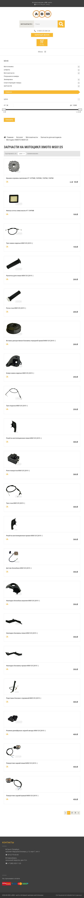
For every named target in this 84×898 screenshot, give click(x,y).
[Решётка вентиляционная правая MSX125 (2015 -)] (14, 530)
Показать (9, 120)
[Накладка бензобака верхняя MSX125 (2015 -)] (14, 595)
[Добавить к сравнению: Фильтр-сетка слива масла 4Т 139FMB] (7, 214)
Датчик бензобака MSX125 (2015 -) (19, 568)
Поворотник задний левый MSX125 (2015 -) (22, 763)
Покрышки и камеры (11, 76)
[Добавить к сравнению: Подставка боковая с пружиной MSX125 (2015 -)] (7, 701)
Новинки (8, 92)
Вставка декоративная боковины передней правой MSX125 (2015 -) (31, 341)
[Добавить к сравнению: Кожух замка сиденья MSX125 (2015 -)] (7, 376)
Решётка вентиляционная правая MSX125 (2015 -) (24, 535)
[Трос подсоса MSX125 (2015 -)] (14, 400)
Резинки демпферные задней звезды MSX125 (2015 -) (26, 730)
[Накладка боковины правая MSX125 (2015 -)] (14, 660)
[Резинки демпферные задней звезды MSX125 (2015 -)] (14, 725)
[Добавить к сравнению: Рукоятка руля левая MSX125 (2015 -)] (7, 279)
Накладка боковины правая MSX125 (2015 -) (22, 666)
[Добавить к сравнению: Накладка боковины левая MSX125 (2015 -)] (7, 636)
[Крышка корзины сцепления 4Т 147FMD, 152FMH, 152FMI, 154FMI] (14, 172)
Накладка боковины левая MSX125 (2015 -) (22, 633)
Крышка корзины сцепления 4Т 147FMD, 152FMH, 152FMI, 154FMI (29, 178)
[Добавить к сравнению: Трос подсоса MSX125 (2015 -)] (7, 409)
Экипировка (8, 79)
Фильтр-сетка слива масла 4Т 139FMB (20, 210)
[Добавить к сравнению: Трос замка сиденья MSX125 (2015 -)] (7, 246)
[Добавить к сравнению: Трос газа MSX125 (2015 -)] (7, 506)
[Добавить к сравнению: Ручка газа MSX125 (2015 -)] (7, 311)
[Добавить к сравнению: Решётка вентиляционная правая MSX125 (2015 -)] (7, 539)
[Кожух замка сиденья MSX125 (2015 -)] (14, 367)
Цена (6, 99)
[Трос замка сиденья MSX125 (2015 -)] (14, 237)
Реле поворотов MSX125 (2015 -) (18, 470)
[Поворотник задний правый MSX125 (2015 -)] (14, 790)
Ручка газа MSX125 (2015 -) (16, 308)
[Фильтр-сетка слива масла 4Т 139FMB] (14, 205)
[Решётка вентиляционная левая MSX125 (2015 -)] (14, 432)
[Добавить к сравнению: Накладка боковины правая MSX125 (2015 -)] (7, 669)
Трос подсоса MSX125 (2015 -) (17, 406)
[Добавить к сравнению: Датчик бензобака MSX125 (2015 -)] (7, 571)
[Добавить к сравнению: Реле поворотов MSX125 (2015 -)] (7, 474)
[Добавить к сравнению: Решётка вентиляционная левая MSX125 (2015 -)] (7, 441)
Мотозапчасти (9, 73)
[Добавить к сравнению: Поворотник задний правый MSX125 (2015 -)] (7, 799)
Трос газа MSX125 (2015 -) (15, 503)
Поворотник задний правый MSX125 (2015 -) (22, 795)
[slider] (4, 110)
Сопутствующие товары (12, 83)
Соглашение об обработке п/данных (69, 895)
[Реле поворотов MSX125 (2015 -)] (14, 465)
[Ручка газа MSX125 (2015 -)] (14, 302)
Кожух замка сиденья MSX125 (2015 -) (20, 373)
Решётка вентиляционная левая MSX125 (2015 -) (24, 438)
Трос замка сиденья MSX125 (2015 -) (19, 243)
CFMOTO (7, 70)
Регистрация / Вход (43, 4)
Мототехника (8, 66)
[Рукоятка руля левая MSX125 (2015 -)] (14, 270)
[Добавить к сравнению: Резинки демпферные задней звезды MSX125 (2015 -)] (7, 734)
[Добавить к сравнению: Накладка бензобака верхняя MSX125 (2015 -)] (7, 604)
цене (20, 153)
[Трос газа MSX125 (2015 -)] (14, 497)
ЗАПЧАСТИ (8, 86)
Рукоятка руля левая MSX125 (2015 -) (19, 275)
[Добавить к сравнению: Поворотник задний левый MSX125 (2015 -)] (7, 766)
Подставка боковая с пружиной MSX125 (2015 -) (23, 698)
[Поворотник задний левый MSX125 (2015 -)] (14, 757)
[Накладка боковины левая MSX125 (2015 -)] (14, 627)
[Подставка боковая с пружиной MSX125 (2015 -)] (14, 692)
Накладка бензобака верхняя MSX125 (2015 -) (23, 601)
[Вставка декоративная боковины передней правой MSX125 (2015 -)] (14, 335)
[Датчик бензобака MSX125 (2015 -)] (14, 562)
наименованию (32, 153)
